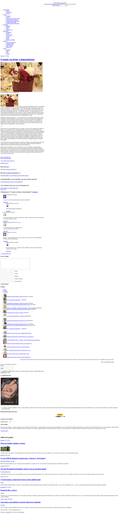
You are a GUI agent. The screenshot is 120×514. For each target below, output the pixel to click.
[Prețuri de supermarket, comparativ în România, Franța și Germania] (4, 308)
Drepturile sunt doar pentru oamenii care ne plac (17, 296)
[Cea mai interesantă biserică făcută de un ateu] (6, 309)
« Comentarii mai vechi (6, 253)
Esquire (7, 17)
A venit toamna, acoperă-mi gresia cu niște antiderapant (21, 479)
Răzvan (22, 512)
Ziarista (5, 14)
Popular (5, 290)
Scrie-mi (8, 13)
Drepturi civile (9, 29)
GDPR (7, 11)
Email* (2, 368)
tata (13, 160)
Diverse (8, 37)
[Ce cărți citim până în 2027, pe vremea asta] (4, 316)
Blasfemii (8, 26)
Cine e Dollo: (6, 9)
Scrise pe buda (9, 34)
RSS (65, 2)
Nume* (2, 365)
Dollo (7, 203)
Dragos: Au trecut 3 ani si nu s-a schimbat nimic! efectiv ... (19, 333)
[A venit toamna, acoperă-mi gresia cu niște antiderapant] (2, 482)
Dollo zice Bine (55, 4)
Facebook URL (18, 281)
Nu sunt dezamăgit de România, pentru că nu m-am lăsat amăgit (23, 469)
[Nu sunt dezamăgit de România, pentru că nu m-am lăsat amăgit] (5, 471)
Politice (7, 27)
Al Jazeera (8, 16)
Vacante (8, 53)
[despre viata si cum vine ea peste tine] (48, 4)
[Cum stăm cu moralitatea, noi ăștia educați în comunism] (3, 505)
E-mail (16, 273)
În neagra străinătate (10, 39)
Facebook (62, 2)
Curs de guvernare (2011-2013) (13, 18)
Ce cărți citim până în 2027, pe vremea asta (16, 316)
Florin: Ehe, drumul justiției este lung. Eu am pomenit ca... (19, 343)
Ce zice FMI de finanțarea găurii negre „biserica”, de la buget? (23, 458)
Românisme (8, 32)
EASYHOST (8, 512)
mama (8, 160)
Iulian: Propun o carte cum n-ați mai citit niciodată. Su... (19, 357)
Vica (19, 512)
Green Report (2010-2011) (12, 19)
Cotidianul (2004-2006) (11, 22)
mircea (4, 232)
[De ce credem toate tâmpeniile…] (4, 299)
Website (16, 276)
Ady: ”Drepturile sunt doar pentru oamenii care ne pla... (19, 350)
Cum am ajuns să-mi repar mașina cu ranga (20, 304)
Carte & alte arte (9, 44)
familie (4, 160)
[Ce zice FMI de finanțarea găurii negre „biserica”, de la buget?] (7, 461)
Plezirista (5, 41)
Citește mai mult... (4, 430)
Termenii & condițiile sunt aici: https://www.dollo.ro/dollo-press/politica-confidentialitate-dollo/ (23, 371)
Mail (55, 2)
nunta (11, 160)
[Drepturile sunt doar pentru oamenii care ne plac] (4, 296)
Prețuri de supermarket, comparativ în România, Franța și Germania (21, 308)
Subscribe (35, 192)
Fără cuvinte (3, 189)
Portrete (8, 33)
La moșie (8, 36)
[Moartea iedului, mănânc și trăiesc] (5, 450)
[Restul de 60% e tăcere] (2, 493)
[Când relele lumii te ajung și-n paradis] (4, 312)
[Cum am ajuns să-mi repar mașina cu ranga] (7, 304)
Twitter (57, 2)
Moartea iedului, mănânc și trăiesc (13, 443)
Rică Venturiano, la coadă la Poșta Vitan (9, 188)
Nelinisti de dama (10, 43)
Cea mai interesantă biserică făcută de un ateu (20, 309)
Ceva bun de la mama (11, 42)
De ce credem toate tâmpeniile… (14, 299)
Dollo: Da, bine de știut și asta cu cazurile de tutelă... (18, 346)
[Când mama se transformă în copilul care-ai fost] (4, 303)
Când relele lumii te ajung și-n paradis (15, 312)
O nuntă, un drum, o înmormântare (18, 59)
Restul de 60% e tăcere (9, 490)
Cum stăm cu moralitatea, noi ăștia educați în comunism (21, 502)
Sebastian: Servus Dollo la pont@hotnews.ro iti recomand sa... (20, 336)
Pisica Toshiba (9, 46)
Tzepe (7, 28)
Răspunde (5, 202)
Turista (4, 48)
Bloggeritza (5, 31)
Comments (5, 292)
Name (16, 271)
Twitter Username (19, 278)
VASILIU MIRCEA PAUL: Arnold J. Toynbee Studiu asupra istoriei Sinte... (23, 340)
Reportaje (8, 49)
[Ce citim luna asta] (10, 405)
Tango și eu (8, 47)
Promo (7, 38)
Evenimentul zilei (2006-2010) (13, 21)
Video (7, 51)
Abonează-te (9, 12)
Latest (4, 289)
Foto (7, 52)
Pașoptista (5, 24)
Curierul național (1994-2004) (12, 23)
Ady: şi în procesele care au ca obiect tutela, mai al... (18, 353)
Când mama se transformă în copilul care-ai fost (17, 303)
